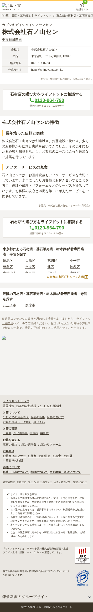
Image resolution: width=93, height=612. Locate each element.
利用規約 (21, 482)
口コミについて (62, 482)
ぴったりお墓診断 (49, 406)
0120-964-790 (49, 100)
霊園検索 (8, 406)
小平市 (75, 260)
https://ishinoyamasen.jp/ (47, 69)
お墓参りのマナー (14, 456)
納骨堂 (44, 433)
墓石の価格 (10, 444)
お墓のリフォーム (49, 444)
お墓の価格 (38, 417)
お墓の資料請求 (26, 406)
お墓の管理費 (27, 444)
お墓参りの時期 (13, 460)
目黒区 (30, 260)
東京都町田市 (12, 40)
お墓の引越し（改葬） (17, 422)
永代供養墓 (20, 433)
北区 (50, 267)
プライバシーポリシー (40, 482)
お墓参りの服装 (62, 456)
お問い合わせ (79, 482)
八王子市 (9, 305)
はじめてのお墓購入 (16, 417)
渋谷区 (75, 267)
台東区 (30, 267)
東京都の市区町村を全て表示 (65, 277)
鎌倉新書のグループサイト (25, 597)
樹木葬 (34, 433)
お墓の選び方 (55, 417)
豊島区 (8, 267)
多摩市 (30, 305)
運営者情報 (9, 482)
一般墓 (7, 433)
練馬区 (8, 260)
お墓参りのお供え (39, 456)
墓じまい (39, 422)
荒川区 (52, 260)
